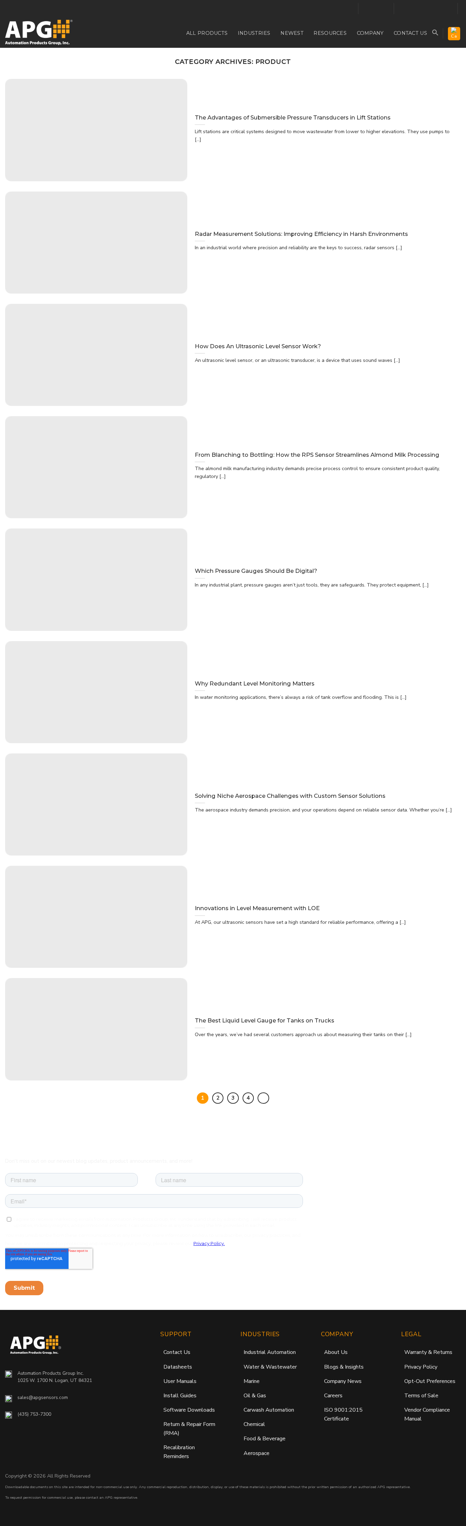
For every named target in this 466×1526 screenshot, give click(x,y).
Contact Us (410, 33)
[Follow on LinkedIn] (384, 8)
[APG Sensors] (39, 32)
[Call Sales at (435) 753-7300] (349, 8)
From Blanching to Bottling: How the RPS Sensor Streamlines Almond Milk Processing (317, 454)
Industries (254, 33)
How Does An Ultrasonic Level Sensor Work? (258, 346)
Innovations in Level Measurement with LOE (257, 908)
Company (370, 33)
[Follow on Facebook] (366, 8)
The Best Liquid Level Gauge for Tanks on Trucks (264, 1020)
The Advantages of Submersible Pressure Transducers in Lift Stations (293, 117)
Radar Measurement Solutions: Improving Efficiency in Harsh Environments (301, 233)
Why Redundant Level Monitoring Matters (255, 683)
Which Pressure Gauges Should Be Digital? (256, 570)
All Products (207, 33)
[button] (435, 32)
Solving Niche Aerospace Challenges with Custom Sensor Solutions (290, 795)
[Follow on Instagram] (375, 8)
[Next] (263, 1098)
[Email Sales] (340, 8)
